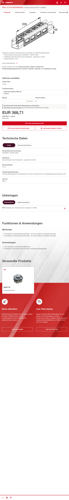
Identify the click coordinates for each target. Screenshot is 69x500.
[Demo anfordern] (7, 498)
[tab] (7, 12)
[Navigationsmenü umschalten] (3, 3)
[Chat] (11, 498)
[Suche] (65, 3)
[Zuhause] (9, 3)
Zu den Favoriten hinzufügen (19, 128)
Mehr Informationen (8, 63)
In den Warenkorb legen (35, 123)
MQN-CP (7, 287)
